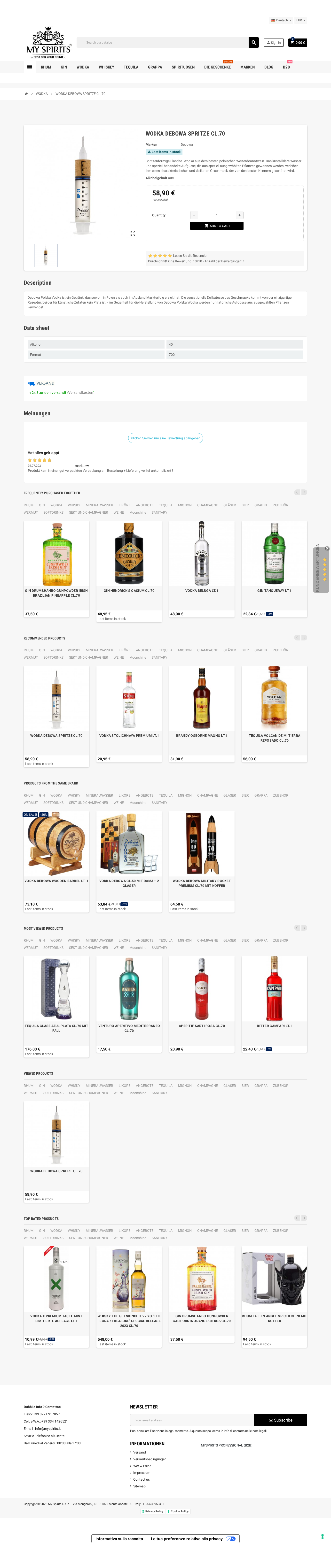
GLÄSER (229, 505)
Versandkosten (80, 392)
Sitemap (139, 1486)
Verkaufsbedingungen (149, 1459)
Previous (297, 492)
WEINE (119, 512)
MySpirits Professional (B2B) (226, 1445)
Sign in (273, 42)
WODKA (56, 505)
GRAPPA (261, 505)
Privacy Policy (154, 1511)
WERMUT (31, 512)
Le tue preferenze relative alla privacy (187, 1538)
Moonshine (137, 512)
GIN (42, 505)
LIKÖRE (124, 505)
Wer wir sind (142, 1466)
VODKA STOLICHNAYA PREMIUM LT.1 (129, 736)
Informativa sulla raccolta (119, 1538)
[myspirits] (48, 42)
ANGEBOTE (144, 505)
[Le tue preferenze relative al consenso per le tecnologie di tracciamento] (322, 1536)
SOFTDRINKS (53, 512)
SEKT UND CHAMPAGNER (88, 512)
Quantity (159, 215)
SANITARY (159, 512)
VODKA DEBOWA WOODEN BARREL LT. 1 (56, 881)
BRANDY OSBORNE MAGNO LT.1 (202, 736)
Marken (151, 144)
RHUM (28, 505)
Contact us (141, 1479)
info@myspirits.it (48, 1429)
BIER (245, 505)
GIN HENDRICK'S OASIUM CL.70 (129, 591)
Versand (139, 1452)
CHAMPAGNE (207, 505)
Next (304, 492)
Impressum (141, 1473)
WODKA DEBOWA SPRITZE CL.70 (56, 736)
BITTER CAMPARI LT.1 (274, 1026)
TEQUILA (166, 505)
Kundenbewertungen (317, 567)
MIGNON (185, 505)
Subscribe (282, 1420)
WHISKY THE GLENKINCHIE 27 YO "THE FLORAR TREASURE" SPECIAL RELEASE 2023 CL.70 (129, 1321)
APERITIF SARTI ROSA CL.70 (202, 1026)
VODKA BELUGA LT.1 (201, 591)
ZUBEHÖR (280, 505)
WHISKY (74, 505)
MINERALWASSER (99, 505)
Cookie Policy (180, 1511)
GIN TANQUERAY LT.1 (274, 591)
